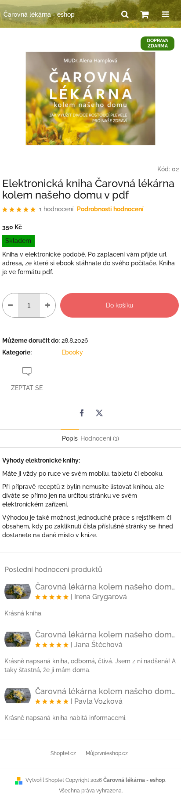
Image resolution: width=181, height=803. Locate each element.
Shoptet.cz (63, 753)
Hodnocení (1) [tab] (99, 438)
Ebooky (72, 352)
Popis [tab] (70, 438)
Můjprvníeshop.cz (107, 753)
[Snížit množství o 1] (10, 305)
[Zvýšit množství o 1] (47, 305)
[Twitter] (99, 413)
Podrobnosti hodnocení (110, 209)
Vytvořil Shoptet (44, 780)
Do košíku (119, 305)
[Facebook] (82, 413)
